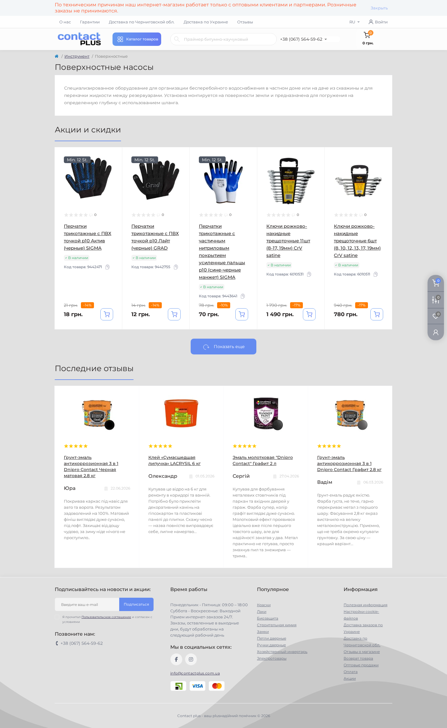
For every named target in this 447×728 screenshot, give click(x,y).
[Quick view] (113, 156)
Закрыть (379, 7)
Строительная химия (276, 625)
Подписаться (136, 604)
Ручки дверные (271, 645)
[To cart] (106, 314)
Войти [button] (381, 21)
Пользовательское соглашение (106, 617)
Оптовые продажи (361, 665)
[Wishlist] (113, 168)
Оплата (351, 671)
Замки (263, 631)
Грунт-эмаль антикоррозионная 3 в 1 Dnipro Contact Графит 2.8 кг (349, 463)
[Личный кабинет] (436, 332)
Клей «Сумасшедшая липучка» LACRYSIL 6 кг (174, 460)
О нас (65, 21)
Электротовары (271, 658)
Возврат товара (358, 658)
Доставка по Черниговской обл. (142, 21)
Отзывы (245, 21)
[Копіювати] (107, 267)
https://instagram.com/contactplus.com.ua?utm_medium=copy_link (191, 659)
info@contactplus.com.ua (195, 673)
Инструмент (76, 56)
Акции (350, 678)
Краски (264, 605)
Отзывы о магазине (362, 651)
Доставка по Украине (206, 21)
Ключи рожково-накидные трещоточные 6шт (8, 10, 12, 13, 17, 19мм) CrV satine (357, 240)
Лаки (261, 611)
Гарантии (90, 21)
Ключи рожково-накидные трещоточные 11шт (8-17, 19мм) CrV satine (288, 240)
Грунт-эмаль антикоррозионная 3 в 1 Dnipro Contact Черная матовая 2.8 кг (91, 466)
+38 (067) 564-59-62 (301, 39)
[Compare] (113, 179)
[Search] (177, 39)
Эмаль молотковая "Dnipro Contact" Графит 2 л (263, 460)
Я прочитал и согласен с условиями (107, 619)
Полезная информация (365, 605)
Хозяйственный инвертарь (282, 651)
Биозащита (267, 618)
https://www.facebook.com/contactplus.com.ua (176, 659)
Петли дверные (271, 638)
